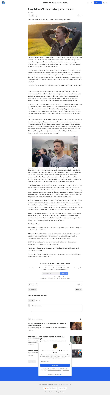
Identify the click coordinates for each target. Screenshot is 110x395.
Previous (33, 289)
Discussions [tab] (39, 319)
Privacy (56, 384)
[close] (69, 344)
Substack (47, 392)
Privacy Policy (66, 370)
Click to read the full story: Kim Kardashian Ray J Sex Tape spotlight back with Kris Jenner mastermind (47, 328)
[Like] (29, 15)
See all (31, 362)
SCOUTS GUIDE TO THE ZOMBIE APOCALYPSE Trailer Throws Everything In (46, 338)
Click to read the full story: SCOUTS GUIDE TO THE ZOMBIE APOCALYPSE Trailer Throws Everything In (46, 341)
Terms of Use (62, 368)
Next (77, 289)
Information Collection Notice (54, 370)
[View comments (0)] (32, 15)
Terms (60, 384)
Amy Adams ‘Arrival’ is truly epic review (58, 20)
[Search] (88, 2)
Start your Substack (51, 388)
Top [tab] (29, 319)
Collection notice (67, 384)
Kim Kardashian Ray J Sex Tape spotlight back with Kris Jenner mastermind (47, 324)
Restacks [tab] (37, 300)
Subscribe (97, 2)
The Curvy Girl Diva (44, 256)
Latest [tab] (33, 319)
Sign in (105, 2)
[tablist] (34, 300)
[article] (55, 328)
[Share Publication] (91, 2)
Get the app (62, 388)
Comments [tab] (31, 300)
